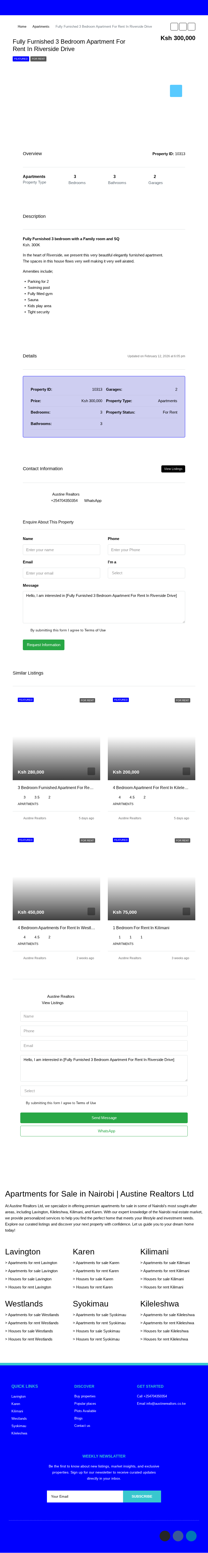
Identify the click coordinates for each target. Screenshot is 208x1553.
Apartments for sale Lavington (32, 1271)
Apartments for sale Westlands (33, 1315)
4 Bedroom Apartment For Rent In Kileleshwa (153, 788)
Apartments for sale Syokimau (101, 1315)
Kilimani (154, 1251)
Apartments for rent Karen (97, 1271)
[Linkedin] (191, 1536)
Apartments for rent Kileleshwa (168, 1323)
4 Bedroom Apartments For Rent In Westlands (59, 928)
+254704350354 (64, 500)
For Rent (38, 58)
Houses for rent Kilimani (163, 1287)
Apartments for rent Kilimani (166, 1271)
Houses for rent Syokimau (97, 1339)
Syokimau (91, 1303)
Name (28, 538)
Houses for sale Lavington (29, 1279)
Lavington (23, 1251)
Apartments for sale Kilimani (166, 1263)
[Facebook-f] (178, 1536)
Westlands (24, 1303)
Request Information (43, 645)
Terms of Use (95, 630)
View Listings (173, 469)
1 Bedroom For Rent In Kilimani (141, 928)
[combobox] (146, 573)
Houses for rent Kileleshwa (166, 1339)
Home (22, 26)
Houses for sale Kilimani (164, 1279)
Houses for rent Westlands (30, 1339)
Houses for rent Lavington (29, 1287)
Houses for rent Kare (93, 1287)
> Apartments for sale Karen (96, 1263)
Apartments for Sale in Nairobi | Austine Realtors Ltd (99, 1193)
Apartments (40, 26)
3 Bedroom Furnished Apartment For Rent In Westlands (67, 788)
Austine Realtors (34, 818)
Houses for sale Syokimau (98, 1331)
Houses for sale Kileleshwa (166, 1331)
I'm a (112, 562)
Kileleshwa (159, 1303)
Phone (113, 538)
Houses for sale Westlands (30, 1331)
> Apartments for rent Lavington (31, 1263)
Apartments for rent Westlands (33, 1323)
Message (31, 585)
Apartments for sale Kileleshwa (169, 1315)
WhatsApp (92, 500)
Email (28, 562)
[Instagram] (165, 1536)
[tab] (176, 91)
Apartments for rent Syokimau (101, 1323)
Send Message (104, 1118)
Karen (84, 1251)
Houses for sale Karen (94, 1279)
